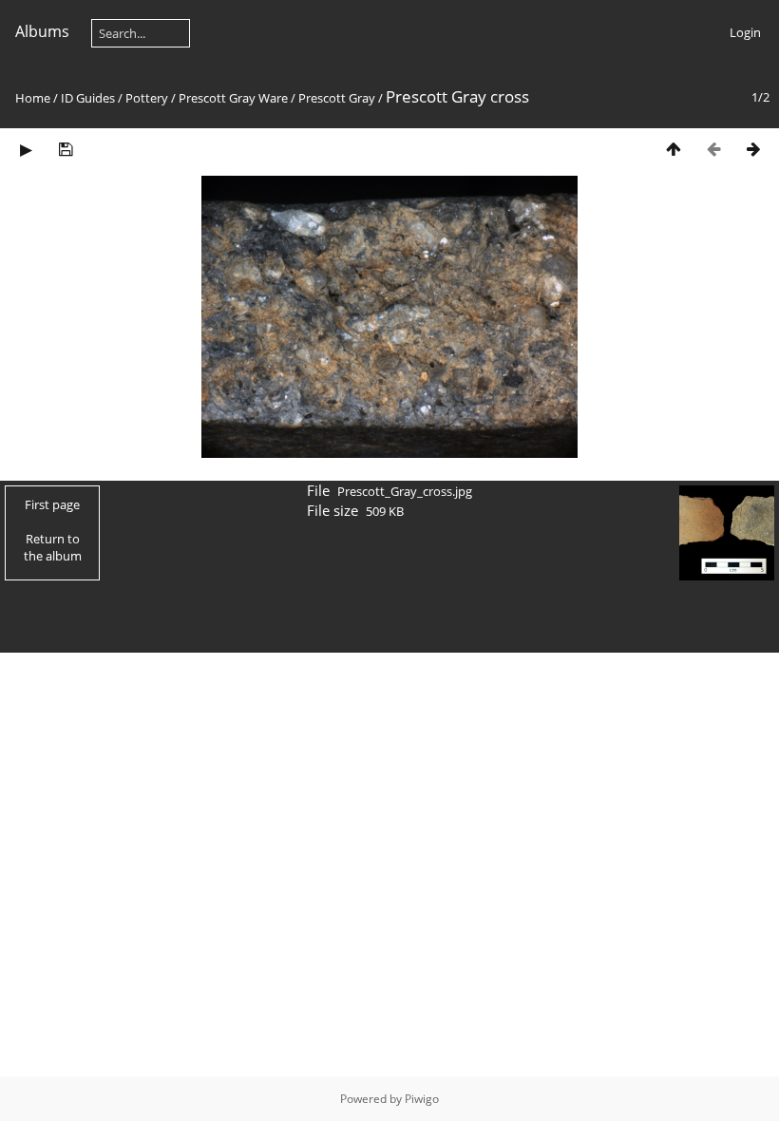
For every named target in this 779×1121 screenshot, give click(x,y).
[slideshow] (26, 149)
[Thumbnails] (674, 149)
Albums (42, 31)
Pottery (146, 97)
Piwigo (422, 1099)
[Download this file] (66, 149)
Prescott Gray (336, 97)
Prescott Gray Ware (233, 97)
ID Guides (88, 97)
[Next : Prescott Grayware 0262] (753, 149)
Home (32, 97)
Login (745, 32)
